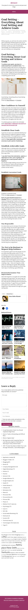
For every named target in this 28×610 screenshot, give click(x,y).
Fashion (5, 471)
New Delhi (12, 547)
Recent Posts (9, 293)
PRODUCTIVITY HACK (9, 504)
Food (4, 474)
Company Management (9, 467)
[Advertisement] (14, 577)
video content (17, 556)
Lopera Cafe (12, 542)
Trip (13, 556)
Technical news (7, 520)
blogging (17, 535)
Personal (5, 495)
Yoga (4, 525)
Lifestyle (13, 30)
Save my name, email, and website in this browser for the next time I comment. (13, 420)
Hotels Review (6, 485)
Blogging (5, 462)
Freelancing (6, 539)
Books (4, 464)
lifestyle (12, 33)
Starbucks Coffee (14, 552)
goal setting (6, 377)
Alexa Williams (10, 100)
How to (6, 540)
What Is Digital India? (8, 438)
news (18, 548)
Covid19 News (10, 537)
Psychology (22, 30)
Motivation (18, 30)
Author (3, 293)
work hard (6, 558)
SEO (4, 511)
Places (4, 502)
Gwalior (24, 539)
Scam (4, 509)
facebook (24, 537)
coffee (4, 537)
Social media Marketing (9, 513)
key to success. (8, 33)
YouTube (11, 558)
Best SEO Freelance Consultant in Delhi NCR (14, 600)
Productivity (22, 548)
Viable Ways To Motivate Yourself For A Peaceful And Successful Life (13, 124)
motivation (13, 545)
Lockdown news (4, 542)
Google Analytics (7, 481)
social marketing (17, 550)
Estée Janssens (11, 195)
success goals (17, 33)
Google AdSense (7, 478)
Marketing (18, 542)
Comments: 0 (8, 31)
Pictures (5, 499)
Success (3, 31)
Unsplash (18, 100)
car (23, 534)
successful (7, 34)
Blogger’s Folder (7, 460)
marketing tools (5, 545)
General (9, 30)
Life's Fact (23, 540)
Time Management (6, 556)
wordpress (22, 556)
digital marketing (18, 537)
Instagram (10, 540)
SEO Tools (10, 550)
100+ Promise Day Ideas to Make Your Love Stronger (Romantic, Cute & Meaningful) (14, 446)
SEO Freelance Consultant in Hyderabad (14, 598)
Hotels (2, 540)
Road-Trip (3, 550)
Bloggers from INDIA (9, 534)
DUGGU (14, 3)
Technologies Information (10, 523)
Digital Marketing (7, 469)
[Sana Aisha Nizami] (5, 298)
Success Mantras (4, 378)
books (21, 534)
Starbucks (5, 516)
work (2, 558)
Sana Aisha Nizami (15, 296)
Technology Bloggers (21, 554)
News (4, 492)
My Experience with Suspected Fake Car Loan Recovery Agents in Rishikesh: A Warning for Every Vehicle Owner (13, 442)
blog (2, 534)
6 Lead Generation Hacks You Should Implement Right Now (13, 430)
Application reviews (8, 457)
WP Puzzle (16, 607)
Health (4, 483)
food (2, 539)
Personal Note (7, 497)
